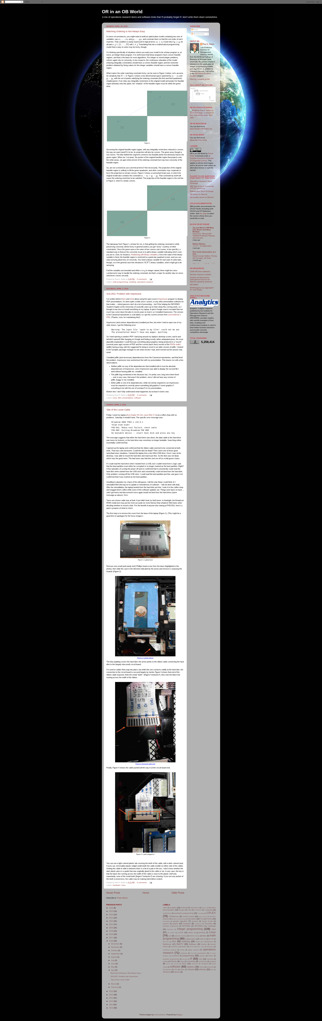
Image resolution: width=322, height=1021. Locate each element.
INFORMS (194, 285)
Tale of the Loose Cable (118, 409)
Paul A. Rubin (208, 44)
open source (193, 950)
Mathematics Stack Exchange (201, 191)
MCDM (211, 939)
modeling (132, 282)
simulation (204, 964)
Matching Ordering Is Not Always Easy (125, 31)
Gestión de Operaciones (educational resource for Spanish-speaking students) (201, 280)
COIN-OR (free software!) (200, 271)
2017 (111, 938)
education (192, 919)
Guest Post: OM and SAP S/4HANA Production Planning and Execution (204, 236)
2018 (111, 934)
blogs (189, 910)
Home (146, 892)
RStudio (174, 961)
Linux (115, 398)
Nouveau (210, 947)
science (213, 961)
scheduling (191, 961)
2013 (111, 998)
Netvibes (204, 944)
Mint (119, 398)
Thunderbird (167, 970)
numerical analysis (169, 950)
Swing (201, 967)
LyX (169, 936)
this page (203, 213)
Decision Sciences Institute (200, 274)
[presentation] (123, 39)
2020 (111, 928)
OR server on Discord (198, 194)
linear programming (197, 932)
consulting (201, 913)
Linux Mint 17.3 (150, 415)
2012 (111, 1001)
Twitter (182, 970)
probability (175, 956)
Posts (195, 30)
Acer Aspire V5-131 (135, 415)
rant (200, 959)
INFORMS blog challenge (205, 926)
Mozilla (198, 941)
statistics (191, 967)
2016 (111, 941)
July (113, 960)
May (113, 967)
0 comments (142, 279)
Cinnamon (198, 910)
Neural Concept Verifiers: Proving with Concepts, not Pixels (205, 257)
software (137, 398)
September (115, 954)
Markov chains (194, 936)
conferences (167, 913)
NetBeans (193, 944)
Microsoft (166, 941)
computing (209, 910)
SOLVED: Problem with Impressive (123, 294)
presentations (127, 398)
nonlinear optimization (179, 947)
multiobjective (208, 942)
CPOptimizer (174, 916)
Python (210, 956)
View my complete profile (200, 79)
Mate (204, 936)
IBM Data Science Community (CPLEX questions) (202, 187)
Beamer (204, 907)
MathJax (203, 939)
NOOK (192, 946)
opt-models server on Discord (201, 197)
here (124, 299)
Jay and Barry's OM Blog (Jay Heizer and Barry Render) (203, 230)
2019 (111, 931)
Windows (166, 972)
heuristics (208, 924)
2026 (111, 908)
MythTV (179, 944)
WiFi (212, 969)
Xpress (177, 972)
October (114, 950)
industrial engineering (170, 926)
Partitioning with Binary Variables (144, 255)
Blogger (182, 910)
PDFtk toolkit (175, 344)
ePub (202, 919)
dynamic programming (179, 919)
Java (213, 929)
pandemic (183, 953)
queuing (184, 959)
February (115, 987)
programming (188, 955)
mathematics (190, 939)
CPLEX (211, 912)
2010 (111, 1008)
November (115, 947)
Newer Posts (113, 892)
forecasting (166, 921)
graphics (166, 924)
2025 (111, 911)
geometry (195, 921)
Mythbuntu (167, 944)
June (113, 964)
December (115, 944)
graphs (175, 924)
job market (171, 932)
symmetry (210, 967)
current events (188, 916)
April (113, 970)
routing (165, 961)
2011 (111, 1005)
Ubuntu (191, 969)
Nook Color (200, 946)
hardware (116, 885)
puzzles (202, 956)
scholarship (203, 961)
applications (195, 908)
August (114, 957)
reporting (210, 959)
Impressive (162, 299)
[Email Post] (150, 279)
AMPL (165, 908)
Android (184, 908)
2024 (111, 915)
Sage (182, 961)
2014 (111, 995)
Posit (192, 953)
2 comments (142, 395)
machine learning (181, 936)
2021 (111, 924)
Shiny (184, 964)
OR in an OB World (122, 11)
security (176, 963)
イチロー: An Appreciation (202, 246)
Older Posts (178, 892)
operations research (145, 282)
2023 (111, 918)
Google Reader (207, 921)
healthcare (198, 923)
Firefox (209, 919)
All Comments (198, 34)
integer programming (190, 928)
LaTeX (180, 932)
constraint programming (183, 913)
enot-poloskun (159, 1015)
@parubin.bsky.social (198, 140)
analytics (173, 908)
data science (203, 916)
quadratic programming (171, 959)
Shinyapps (194, 963)
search (168, 963)
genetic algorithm (180, 921)
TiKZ (175, 970)
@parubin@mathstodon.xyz (201, 129)
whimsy (202, 969)
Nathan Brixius (199, 244)
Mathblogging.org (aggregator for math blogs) (202, 289)
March (114, 984)
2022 (111, 921)
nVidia (182, 950)
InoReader (170, 929)
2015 (111, 991)
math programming (120, 282)
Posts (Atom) (122, 898)
